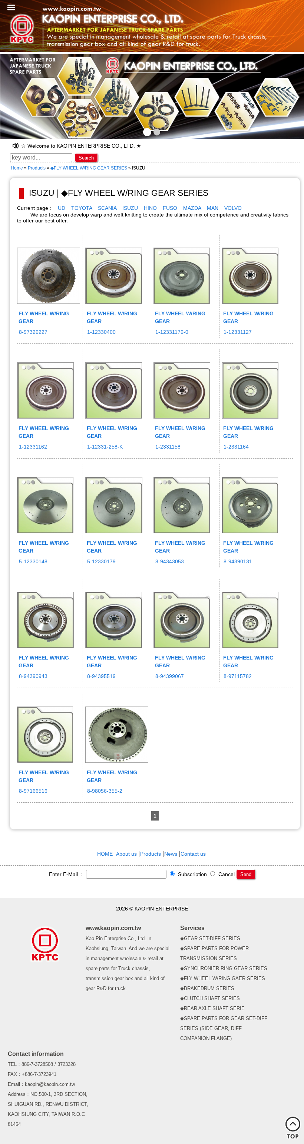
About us (126, 854)
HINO (150, 208)
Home (17, 168)
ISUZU (130, 208)
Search (86, 158)
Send (245, 874)
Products (37, 168)
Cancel (226, 874)
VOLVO (233, 208)
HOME (105, 854)
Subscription (191, 874)
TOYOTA (81, 208)
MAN (212, 208)
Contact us (193, 854)
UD (61, 208)
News (170, 854)
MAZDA (192, 208)
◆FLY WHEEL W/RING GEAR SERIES (88, 168)
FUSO (170, 208)
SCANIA (107, 208)
